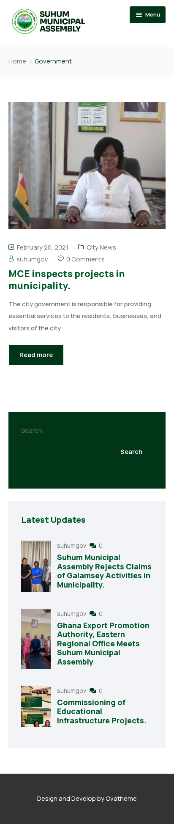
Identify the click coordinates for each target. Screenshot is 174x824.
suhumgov (32, 259)
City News (101, 247)
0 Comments (85, 259)
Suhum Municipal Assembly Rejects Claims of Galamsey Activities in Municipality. (104, 571)
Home (17, 61)
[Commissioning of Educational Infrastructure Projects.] (36, 707)
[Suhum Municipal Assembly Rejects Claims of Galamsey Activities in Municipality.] (36, 566)
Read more (36, 354)
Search (31, 430)
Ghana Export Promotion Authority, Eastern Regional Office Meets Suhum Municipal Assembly (103, 643)
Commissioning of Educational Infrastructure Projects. (102, 711)
